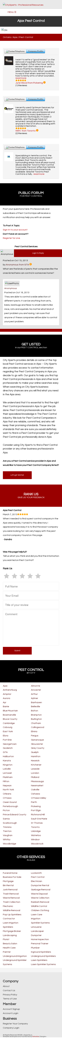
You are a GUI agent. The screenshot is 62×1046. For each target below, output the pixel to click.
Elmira (34, 731)
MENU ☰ (12, 12)
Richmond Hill (38, 814)
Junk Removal (10, 889)
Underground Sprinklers (43, 956)
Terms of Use (10, 999)
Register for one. (11, 238)
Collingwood (37, 727)
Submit (17, 651)
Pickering (36, 806)
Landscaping (10, 935)
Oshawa (35, 794)
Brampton (36, 715)
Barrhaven (36, 702)
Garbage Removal (40, 889)
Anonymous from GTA (17, 264)
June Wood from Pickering (29, 83)
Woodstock (37, 844)
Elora (5, 735)
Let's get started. (17, 475)
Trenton (7, 831)
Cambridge (9, 723)
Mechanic (8, 906)
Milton (6, 781)
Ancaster (36, 690)
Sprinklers (8, 927)
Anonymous (10, 288)
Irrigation (35, 918)
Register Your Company (15, 1023)
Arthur (34, 694)
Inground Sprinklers (41, 952)
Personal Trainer (39, 943)
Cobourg (7, 727)
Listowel (7, 773)
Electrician (36, 881)
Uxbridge (36, 831)
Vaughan (7, 835)
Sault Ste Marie (39, 819)
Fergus (34, 735)
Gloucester (37, 744)
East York (8, 731)
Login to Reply (38, 253)
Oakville (35, 789)
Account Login (10, 1013)
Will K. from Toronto (25, 131)
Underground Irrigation (15, 956)
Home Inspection (40, 939)
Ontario (7, 37)
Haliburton (8, 756)
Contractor (9, 918)
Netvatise (35, 1036)
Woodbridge (9, 844)
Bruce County (10, 719)
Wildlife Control (39, 906)
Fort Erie (7, 740)
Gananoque (37, 740)
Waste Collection (40, 898)
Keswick (35, 760)
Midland (35, 777)
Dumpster (36, 935)
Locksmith (36, 873)
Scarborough (10, 823)
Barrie (6, 706)
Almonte (35, 686)
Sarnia (6, 819)
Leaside (35, 769)
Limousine (36, 927)
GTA (5, 752)
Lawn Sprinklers (39, 960)
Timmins (7, 827)
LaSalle (7, 769)
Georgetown (10, 744)
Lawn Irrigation (10, 923)
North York (8, 789)
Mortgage (8, 881)
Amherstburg (10, 690)
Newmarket (37, 785)
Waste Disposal (39, 894)
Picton (6, 810)
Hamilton (35, 756)
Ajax (15, 37)
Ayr (4, 702)
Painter (7, 952)
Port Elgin (36, 810)
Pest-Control (26, 37)
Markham (8, 777)
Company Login (11, 1028)
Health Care (9, 948)
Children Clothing (40, 910)
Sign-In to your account (15, 230)
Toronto (35, 827)
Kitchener (36, 765)
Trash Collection (11, 902)
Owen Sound (10, 802)
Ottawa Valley (38, 798)
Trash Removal (11, 894)
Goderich (8, 748)
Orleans (7, 794)
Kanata (7, 760)
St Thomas (37, 823)
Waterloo (36, 835)
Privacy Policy (10, 994)
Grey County (37, 748)
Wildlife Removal (11, 910)
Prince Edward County (14, 814)
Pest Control (37, 877)
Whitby (6, 839)
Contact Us (9, 990)
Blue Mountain (10, 711)
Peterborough (10, 806)
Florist (6, 939)
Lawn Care (36, 914)
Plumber (35, 948)
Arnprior (7, 694)
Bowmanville (9, 715)
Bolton (34, 711)
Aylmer (34, 698)
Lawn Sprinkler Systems (43, 964)
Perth (34, 802)
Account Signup (11, 1009)
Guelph (35, 752)
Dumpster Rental (40, 885)
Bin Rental (8, 885)
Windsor (35, 839)
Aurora (6, 698)
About (6, 986)
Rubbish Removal (40, 902)
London (35, 773)
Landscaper (37, 931)
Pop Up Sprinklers (12, 914)
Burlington (36, 719)
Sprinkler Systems (40, 923)
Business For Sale (12, 877)
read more (20, 78)
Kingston (7, 765)
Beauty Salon (10, 943)
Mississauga (37, 781)
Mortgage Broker (12, 931)
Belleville (35, 706)
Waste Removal (11, 898)
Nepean (7, 785)
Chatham (36, 723)
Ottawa (7, 798)
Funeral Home (10, 873)
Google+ (43, 1036)
